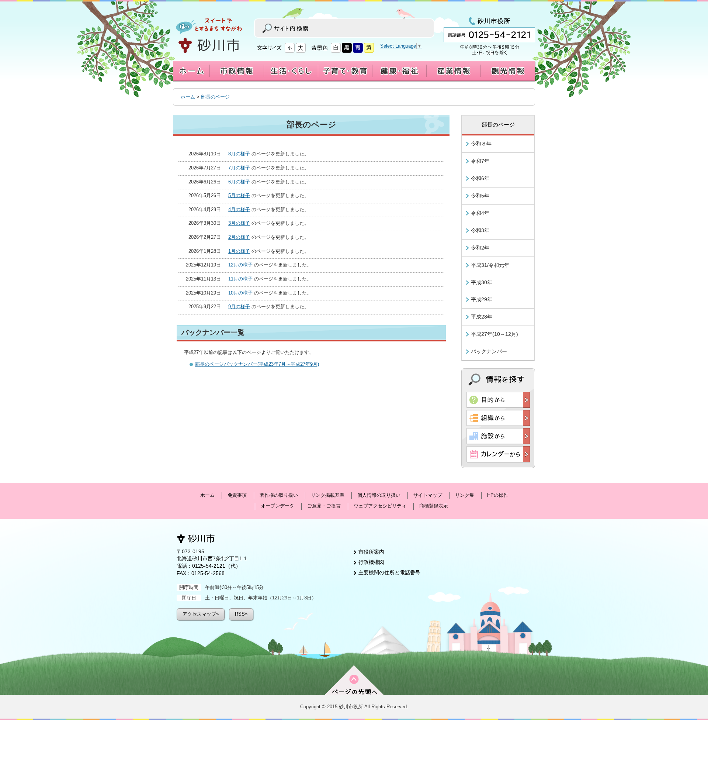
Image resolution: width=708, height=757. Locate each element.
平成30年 (481, 282)
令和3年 (480, 230)
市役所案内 (371, 552)
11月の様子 (240, 279)
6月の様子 (239, 182)
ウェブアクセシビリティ (380, 506)
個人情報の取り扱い (378, 495)
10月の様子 (240, 293)
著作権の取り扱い (279, 495)
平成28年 (481, 317)
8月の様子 (239, 153)
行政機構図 (371, 562)
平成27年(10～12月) (494, 334)
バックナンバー (489, 351)
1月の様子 (239, 251)
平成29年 (481, 299)
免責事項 (237, 495)
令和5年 (480, 196)
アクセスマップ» (201, 614)
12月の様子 (240, 265)
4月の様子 (239, 209)
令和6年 (480, 178)
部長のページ (215, 97)
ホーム (188, 97)
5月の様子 (239, 195)
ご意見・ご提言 (324, 506)
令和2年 (480, 248)
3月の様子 (239, 223)
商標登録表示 (433, 506)
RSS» (241, 614)
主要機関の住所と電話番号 (389, 572)
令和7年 (480, 161)
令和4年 (480, 213)
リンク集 (464, 495)
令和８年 (481, 144)
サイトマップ (427, 495)
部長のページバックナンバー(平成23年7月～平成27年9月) (257, 364)
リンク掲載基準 (327, 495)
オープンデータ (277, 506)
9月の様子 (239, 306)
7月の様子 (239, 168)
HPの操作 (497, 495)
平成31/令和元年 (490, 265)
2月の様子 (239, 237)
